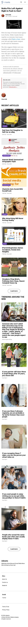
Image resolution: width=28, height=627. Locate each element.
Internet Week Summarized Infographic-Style (12, 161)
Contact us (5, 582)
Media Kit (4, 585)
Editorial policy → (13, 87)
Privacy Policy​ (5, 609)
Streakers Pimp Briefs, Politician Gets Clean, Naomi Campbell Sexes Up (13, 281)
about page (17, 72)
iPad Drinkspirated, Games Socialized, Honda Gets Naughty (12, 250)
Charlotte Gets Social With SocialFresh (12, 190)
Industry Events (6, 155)
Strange (4, 126)
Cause (4, 243)
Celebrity (5, 275)
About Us (4, 579)
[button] (25, 2)
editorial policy (7, 72)
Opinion (4, 214)
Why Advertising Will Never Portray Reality (12, 219)
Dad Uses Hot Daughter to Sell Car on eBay (12, 131)
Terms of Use (5, 606)
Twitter (4, 597)
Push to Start (16, 39)
